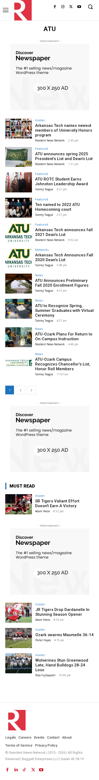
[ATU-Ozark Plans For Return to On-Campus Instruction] (18, 337)
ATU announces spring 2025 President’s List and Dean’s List (64, 156)
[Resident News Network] (21, 10)
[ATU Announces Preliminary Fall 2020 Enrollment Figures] (18, 284)
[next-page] (31, 390)
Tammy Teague (44, 189)
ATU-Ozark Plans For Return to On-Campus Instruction (63, 336)
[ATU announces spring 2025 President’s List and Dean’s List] (18, 157)
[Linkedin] (16, 769)
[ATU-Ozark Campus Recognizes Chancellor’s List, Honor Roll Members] (18, 362)
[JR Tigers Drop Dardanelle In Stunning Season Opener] (18, 613)
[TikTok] (24, 769)
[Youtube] (79, 7)
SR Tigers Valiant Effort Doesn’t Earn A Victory (57, 503)
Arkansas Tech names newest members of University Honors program (63, 130)
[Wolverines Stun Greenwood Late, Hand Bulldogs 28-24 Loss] (18, 663)
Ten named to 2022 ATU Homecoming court (57, 207)
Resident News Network (50, 140)
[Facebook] (55, 7)
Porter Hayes (43, 640)
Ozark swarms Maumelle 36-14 (64, 634)
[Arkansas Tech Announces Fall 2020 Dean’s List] (18, 258)
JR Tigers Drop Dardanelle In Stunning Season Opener (62, 612)
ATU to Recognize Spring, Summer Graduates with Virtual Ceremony (64, 310)
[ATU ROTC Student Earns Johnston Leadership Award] (18, 182)
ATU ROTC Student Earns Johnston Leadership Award (61, 181)
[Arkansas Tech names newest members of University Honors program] (18, 129)
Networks (42, 249)
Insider (40, 120)
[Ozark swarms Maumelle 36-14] (18, 638)
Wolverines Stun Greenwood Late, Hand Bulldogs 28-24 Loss (61, 665)
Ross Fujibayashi (45, 675)
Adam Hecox (42, 511)
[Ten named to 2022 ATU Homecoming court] (18, 208)
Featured (41, 148)
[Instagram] (63, 7)
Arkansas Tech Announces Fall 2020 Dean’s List (64, 257)
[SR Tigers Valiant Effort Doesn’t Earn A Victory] (18, 504)
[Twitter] (71, 7)
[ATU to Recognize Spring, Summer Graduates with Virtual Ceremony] (18, 309)
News (39, 275)
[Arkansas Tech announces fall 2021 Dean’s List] (18, 233)
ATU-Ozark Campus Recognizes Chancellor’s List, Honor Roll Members (62, 364)
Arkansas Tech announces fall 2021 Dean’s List (64, 232)
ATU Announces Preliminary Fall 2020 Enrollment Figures (61, 283)
